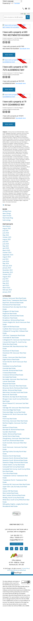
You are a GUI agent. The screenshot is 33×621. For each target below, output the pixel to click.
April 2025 (6, 248)
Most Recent (7, 226)
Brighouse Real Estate (13, 40)
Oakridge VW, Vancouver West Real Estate (16, 408)
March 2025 (6, 250)
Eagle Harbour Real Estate (22, 152)
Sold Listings (7, 220)
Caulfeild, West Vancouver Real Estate (18, 142)
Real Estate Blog (8, 218)
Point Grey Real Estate (18, 172)
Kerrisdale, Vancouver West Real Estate (15, 379)
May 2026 (6, 235)
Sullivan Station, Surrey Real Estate (14, 465)
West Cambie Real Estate (10, 493)
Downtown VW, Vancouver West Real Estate (13, 150)
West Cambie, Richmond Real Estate (20, 197)
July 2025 (5, 241)
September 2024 (8, 255)
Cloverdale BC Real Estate (19, 145)
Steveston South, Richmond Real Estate (15, 460)
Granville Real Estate (16, 155)
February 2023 (7, 290)
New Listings (7, 213)
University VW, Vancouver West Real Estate (12, 194)
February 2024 (7, 266)
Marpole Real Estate (9, 384)
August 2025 (7, 239)
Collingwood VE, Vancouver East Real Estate (12, 146)
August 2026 (7, 228)
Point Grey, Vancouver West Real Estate (15, 421)
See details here (25, 49)
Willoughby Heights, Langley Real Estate (15, 504)
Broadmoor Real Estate (8, 139)
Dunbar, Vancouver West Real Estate (14, 357)
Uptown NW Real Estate (20, 196)
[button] (16, 544)
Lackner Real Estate (20, 159)
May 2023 (6, 283)
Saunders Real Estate (13, 177)
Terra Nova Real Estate (8, 191)
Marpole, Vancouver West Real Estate (16, 161)
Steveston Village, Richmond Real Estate (15, 187)
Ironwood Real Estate (18, 156)
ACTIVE (22, 13)
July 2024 (5, 259)
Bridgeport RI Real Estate (21, 136)
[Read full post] (16, 27)
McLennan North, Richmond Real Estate (12, 162)
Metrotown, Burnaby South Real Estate (17, 164)
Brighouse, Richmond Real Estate (20, 137)
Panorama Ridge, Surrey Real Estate (11, 171)
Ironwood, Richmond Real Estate (13, 375)
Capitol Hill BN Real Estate (11, 327)
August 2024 (7, 257)
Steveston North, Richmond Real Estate (15, 458)
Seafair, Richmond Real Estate (12, 434)
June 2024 (6, 261)
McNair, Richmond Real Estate (12, 390)
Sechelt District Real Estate (12, 178)
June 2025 (6, 244)
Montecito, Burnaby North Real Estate (18, 165)
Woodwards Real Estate (11, 202)
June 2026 (6, 233)
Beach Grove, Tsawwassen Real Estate (15, 300)
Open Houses (7, 216)
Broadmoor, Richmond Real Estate (22, 139)
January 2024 (7, 268)
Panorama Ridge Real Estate (22, 169)
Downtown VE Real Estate (24, 149)
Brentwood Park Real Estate (12, 134)
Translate (17, 3)
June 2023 (6, 281)
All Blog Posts (7, 211)
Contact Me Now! (16, 544)
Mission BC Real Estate (10, 395)
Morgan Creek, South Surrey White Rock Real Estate (14, 166)
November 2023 (8, 272)
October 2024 (7, 252)
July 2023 (5, 279)
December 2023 (8, 270)
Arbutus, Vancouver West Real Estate (16, 131)
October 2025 (7, 237)
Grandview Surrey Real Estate (12, 366)
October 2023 (7, 274)
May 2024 (6, 263)
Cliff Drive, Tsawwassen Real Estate (14, 335)
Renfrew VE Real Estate (13, 175)
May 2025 (6, 246)
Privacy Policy (25, 568)
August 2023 (7, 277)
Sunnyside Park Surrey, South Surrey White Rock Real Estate (16, 190)
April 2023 (6, 285)
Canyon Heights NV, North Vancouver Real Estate (13, 140)
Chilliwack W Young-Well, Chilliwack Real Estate (13, 143)
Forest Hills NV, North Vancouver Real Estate (12, 153)
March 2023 (6, 288)
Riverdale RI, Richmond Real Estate (13, 430)
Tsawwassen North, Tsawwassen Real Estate (17, 193)
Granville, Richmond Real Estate (13, 370)
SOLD (28, 13)
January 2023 (7, 292)
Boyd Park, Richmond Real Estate (13, 303)
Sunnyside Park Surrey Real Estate (22, 188)
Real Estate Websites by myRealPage (16, 570)
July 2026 (5, 231)
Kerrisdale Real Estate (18, 158)
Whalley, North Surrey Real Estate (10, 199)
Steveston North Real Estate (14, 184)
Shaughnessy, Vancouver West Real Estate (16, 438)
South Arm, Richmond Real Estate (18, 180)
